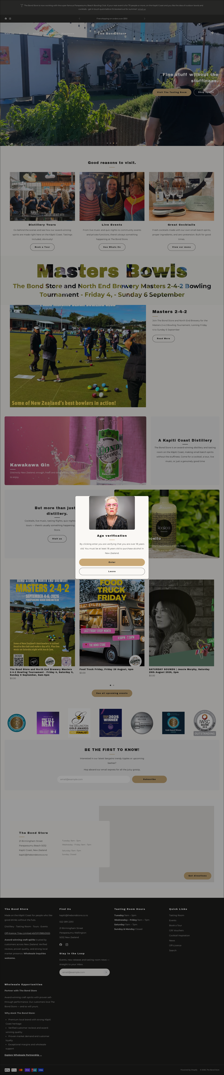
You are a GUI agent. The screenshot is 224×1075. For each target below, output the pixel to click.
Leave (112, 571)
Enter (112, 562)
